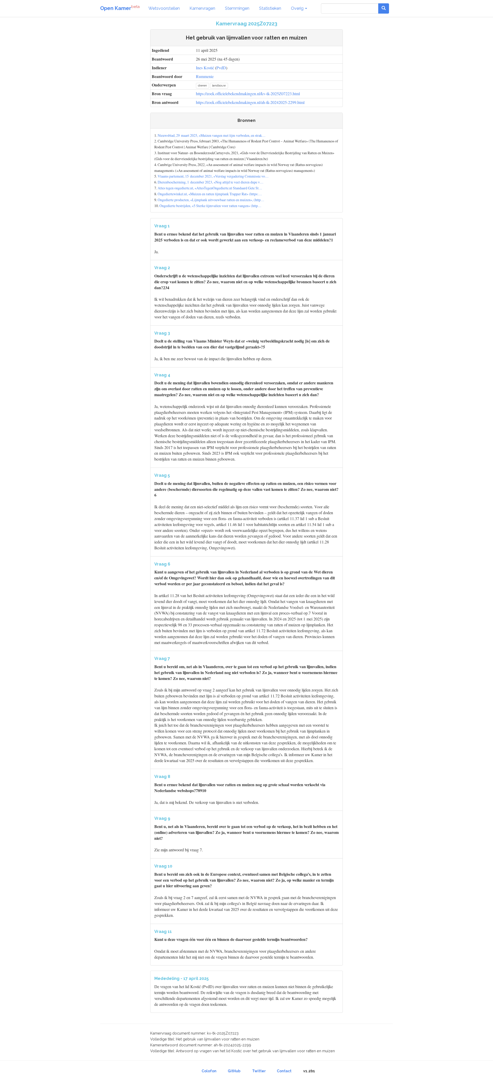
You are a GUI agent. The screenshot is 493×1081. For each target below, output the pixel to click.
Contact (284, 1071)
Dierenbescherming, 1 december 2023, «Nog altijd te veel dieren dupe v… (210, 182)
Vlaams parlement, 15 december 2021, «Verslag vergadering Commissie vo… (213, 176)
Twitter (259, 1071)
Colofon (209, 1071)
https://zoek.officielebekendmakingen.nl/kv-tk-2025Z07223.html (248, 93)
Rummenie (205, 76)
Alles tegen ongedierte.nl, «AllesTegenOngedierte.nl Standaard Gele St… (210, 188)
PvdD (221, 67)
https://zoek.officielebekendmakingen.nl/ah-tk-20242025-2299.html (250, 102)
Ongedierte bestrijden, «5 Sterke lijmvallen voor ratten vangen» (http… (210, 205)
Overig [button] (298, 8)
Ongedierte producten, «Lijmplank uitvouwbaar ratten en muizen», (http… (211, 199)
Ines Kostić (205, 67)
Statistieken (270, 8)
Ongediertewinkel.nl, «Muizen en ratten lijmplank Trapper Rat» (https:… (210, 193)
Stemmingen (237, 8)
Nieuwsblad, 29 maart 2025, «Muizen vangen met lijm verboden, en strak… (212, 135)
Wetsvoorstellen (164, 8)
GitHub (234, 1071)
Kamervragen (202, 8)
